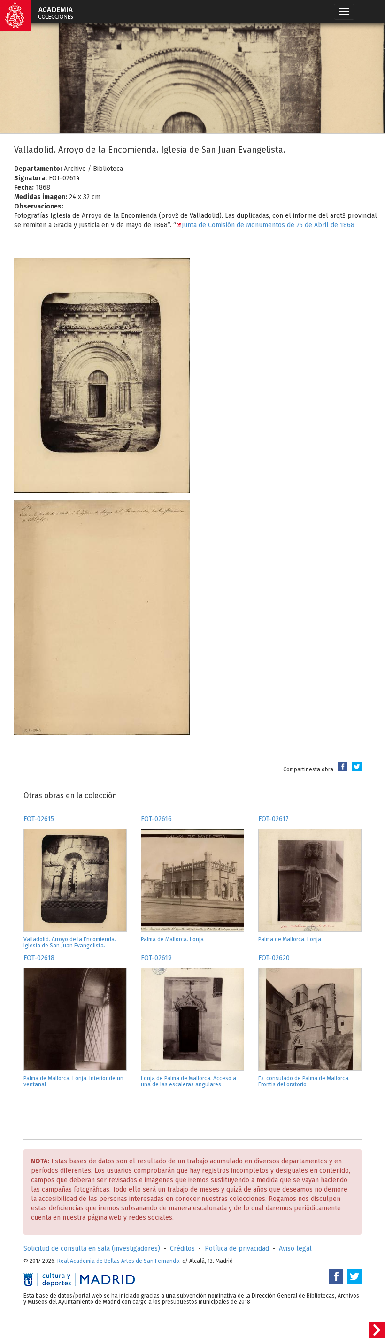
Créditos (182, 1249)
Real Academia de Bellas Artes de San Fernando (118, 1261)
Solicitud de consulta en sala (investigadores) (91, 1249)
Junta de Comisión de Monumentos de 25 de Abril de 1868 (268, 225)
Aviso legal (295, 1249)
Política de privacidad (237, 1249)
